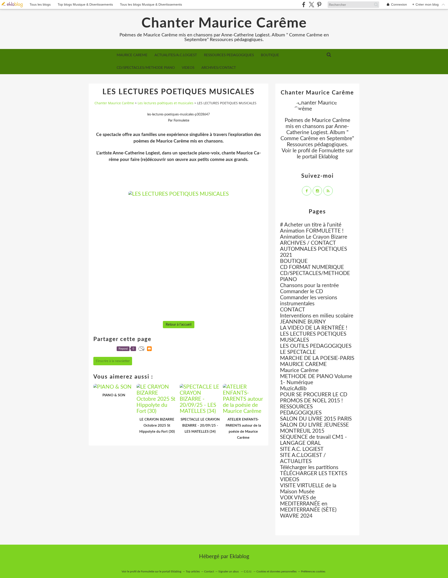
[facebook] (304, 4)
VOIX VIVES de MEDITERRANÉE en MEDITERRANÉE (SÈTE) (308, 503)
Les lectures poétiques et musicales (165, 103)
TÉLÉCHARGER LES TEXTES (313, 473)
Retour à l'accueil (179, 324)
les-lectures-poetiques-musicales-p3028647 (178, 114)
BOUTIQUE (270, 55)
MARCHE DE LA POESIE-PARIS (317, 358)
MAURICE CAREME (132, 55)
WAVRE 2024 (296, 516)
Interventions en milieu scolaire (316, 315)
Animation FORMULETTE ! (311, 230)
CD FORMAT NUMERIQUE (312, 267)
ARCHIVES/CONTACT (218, 68)
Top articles (193, 571)
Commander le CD (301, 291)
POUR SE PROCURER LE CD (313, 394)
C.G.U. (248, 571)
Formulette (331, 150)
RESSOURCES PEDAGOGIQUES (229, 55)
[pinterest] (319, 4)
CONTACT (292, 309)
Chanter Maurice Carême (224, 23)
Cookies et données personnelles (276, 571)
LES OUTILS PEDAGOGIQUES (315, 346)
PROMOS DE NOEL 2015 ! (311, 400)
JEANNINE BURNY (303, 321)
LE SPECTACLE (298, 352)
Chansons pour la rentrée (309, 285)
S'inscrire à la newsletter (113, 361)
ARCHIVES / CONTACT (308, 243)
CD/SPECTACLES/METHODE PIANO (146, 68)
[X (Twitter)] (311, 4)
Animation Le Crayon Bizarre (313, 237)
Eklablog (239, 556)
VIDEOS (188, 68)
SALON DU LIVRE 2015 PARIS (316, 418)
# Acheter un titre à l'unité (310, 224)
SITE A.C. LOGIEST (302, 449)
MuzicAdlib (293, 388)
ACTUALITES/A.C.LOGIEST (175, 55)
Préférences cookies (313, 571)
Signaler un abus (228, 571)
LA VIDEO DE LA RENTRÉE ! (313, 328)
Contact (209, 571)
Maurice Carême (299, 370)
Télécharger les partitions (309, 467)
